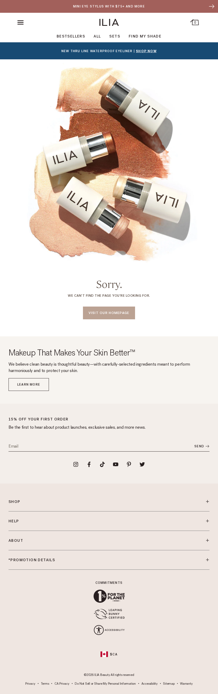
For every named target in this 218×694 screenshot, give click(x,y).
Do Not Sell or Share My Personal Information (105, 684)
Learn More (28, 384)
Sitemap (168, 684)
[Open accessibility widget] (109, 630)
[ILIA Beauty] (109, 22)
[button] (20, 22)
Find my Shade (145, 36)
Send (199, 446)
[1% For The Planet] (109, 596)
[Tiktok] (102, 464)
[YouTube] (115, 464)
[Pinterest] (129, 464)
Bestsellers (71, 36)
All (97, 36)
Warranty (186, 684)
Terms (45, 684)
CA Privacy (61, 684)
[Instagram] (75, 464)
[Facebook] (89, 464)
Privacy (30, 684)
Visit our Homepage (109, 313)
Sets (114, 36)
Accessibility (149, 684)
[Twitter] (142, 464)
